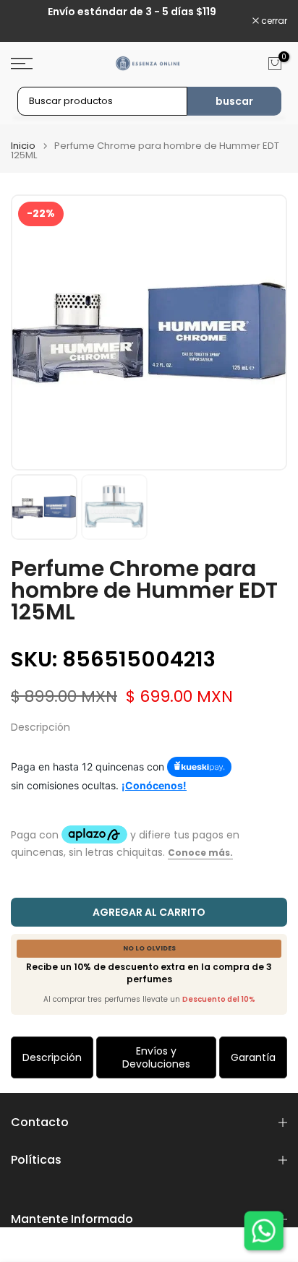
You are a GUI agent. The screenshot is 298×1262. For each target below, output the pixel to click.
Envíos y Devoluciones (156, 1057)
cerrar (273, 21)
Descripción (52, 1057)
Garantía (253, 1057)
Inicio (23, 145)
